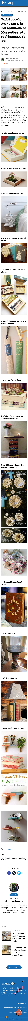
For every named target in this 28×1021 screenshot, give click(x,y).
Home (2, 11)
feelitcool (8, 849)
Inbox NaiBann (22, 1007)
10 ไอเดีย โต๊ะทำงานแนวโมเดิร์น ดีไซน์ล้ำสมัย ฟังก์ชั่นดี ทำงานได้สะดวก (19, 951)
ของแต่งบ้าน (9, 858)
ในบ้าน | (7, 3)
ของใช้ (17, 858)
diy (2, 858)
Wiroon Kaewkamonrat (11, 58)
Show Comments (14, 967)
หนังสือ (23, 858)
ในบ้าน (9, 115)
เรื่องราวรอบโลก (11, 11)
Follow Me (14, 895)
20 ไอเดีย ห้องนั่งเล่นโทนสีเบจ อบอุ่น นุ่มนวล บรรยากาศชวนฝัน (18, 937)
